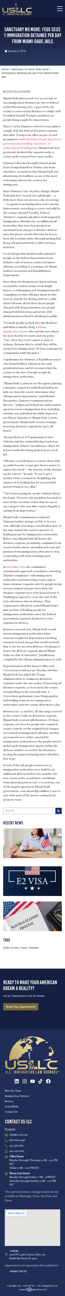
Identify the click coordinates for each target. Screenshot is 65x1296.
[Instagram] (24, 1081)
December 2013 (15, 567)
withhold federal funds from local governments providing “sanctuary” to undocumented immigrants (32, 144)
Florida (14, 1251)
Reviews (9, 1101)
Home (5, 69)
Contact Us (11, 1112)
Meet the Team (13, 1091)
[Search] (58, 811)
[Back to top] (29, 1289)
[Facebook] (48, 1081)
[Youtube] (32, 1081)
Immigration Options (17, 1096)
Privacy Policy (18, 1271)
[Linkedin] (16, 1081)
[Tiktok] (40, 1081)
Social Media (12, 1106)
